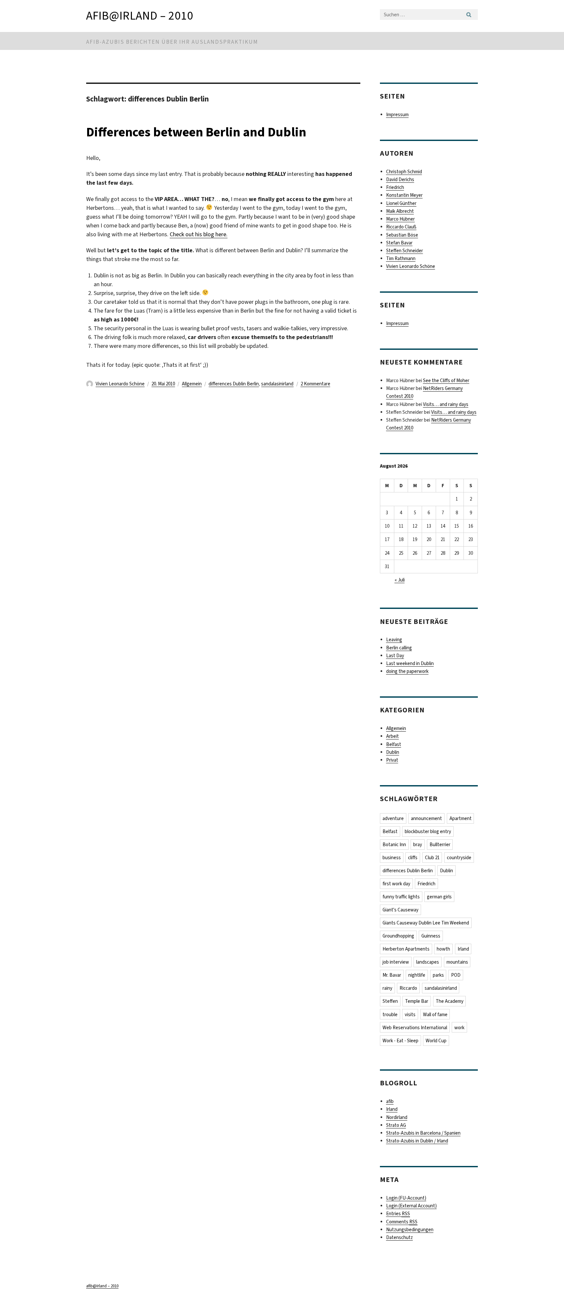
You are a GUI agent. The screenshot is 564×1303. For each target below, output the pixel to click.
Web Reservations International (415, 1027)
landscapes (427, 962)
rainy (387, 988)
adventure (393, 818)
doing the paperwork (407, 671)
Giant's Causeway (400, 910)
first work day (396, 883)
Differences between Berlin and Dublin (196, 132)
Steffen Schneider (404, 250)
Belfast (393, 744)
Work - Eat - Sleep (400, 1040)
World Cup (436, 1040)
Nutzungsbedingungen (409, 1229)
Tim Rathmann (400, 258)
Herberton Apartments (406, 949)
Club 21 (432, 857)
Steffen (390, 1001)
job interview (396, 962)
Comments (401, 1221)
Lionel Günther (401, 203)
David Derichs (400, 179)
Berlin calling (399, 647)
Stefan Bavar (399, 243)
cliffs (412, 857)
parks (438, 975)
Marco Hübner (400, 219)
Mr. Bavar (392, 975)
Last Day (395, 655)
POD (456, 975)
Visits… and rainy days (445, 404)
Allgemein (192, 383)
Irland (463, 949)
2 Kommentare (315, 383)
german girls (439, 896)
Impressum (397, 114)
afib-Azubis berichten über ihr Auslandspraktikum (172, 42)
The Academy (449, 1001)
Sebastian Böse (402, 235)
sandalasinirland (277, 383)
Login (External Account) (411, 1205)
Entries (398, 1213)
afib (390, 1101)
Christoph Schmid (404, 171)
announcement (426, 818)
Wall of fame (435, 1014)
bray (417, 844)
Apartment (460, 818)
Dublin (392, 752)
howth (443, 949)
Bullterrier (440, 844)
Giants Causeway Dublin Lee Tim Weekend (426, 923)
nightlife (416, 975)
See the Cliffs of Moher (446, 380)
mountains (457, 962)
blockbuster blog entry (428, 831)
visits (410, 1014)
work (459, 1027)
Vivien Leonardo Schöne (120, 383)
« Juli (400, 580)
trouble (390, 1014)
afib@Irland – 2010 (139, 15)
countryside (459, 857)
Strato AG (396, 1125)
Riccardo (408, 988)
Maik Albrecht (400, 211)
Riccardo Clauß (401, 227)
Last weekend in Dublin (410, 663)
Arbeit (392, 736)
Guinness (430, 936)
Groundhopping (398, 936)
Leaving (394, 639)
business (392, 857)
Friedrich (395, 187)
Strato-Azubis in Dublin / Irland (417, 1141)
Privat (392, 760)
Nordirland (396, 1117)
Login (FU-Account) (406, 1198)
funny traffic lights (401, 896)
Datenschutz (399, 1237)
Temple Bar (416, 1001)
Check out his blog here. (198, 234)
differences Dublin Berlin (234, 383)
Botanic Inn (394, 844)
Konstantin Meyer (404, 195)
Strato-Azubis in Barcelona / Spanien (423, 1133)
